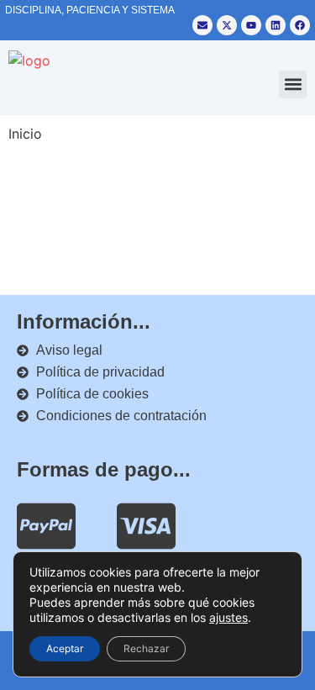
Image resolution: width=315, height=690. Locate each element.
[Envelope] (202, 25)
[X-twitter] (227, 25)
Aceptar (64, 648)
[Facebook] (300, 25)
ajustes (228, 617)
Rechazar (146, 648)
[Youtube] (251, 25)
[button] (293, 84)
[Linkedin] (275, 25)
